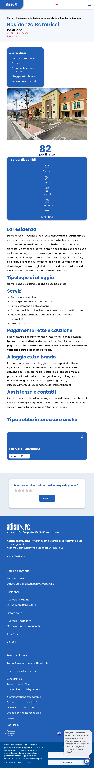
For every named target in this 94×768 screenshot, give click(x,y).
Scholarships (14, 678)
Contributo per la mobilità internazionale (30, 583)
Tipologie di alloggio (23, 58)
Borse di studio (15, 578)
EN (55, 4)
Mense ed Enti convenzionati (23, 626)
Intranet (10, 719)
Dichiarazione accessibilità (22, 702)
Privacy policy (9, 762)
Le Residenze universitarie (43, 18)
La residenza (19, 53)
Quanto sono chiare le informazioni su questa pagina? (46, 485)
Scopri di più (17, 456)
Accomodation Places (19, 684)
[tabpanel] (47, 444)
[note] (78, 742)
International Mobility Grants (23, 689)
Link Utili (11, 641)
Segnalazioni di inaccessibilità (24, 712)
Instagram (11, 733)
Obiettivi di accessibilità (20, 707)
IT (57, 4)
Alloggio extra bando (24, 76)
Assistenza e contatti (24, 81)
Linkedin (10, 736)
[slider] (23, 490)
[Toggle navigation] (89, 5)
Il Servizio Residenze (18, 599)
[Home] (11, 4)
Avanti (47, 498)
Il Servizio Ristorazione (24, 449)
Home (10, 18)
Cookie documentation (26, 762)
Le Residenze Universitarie (21, 605)
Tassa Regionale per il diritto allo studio (29, 663)
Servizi (15, 63)
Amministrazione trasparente (24, 697)
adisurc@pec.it (15, 544)
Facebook (11, 731)
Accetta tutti (69, 762)
